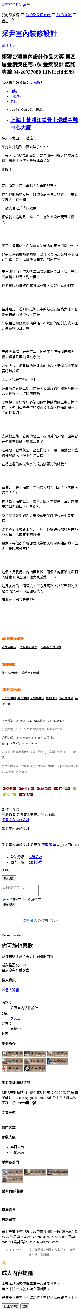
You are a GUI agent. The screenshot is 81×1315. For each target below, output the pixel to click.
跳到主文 (9, 46)
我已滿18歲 (10, 1306)
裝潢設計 (35, 857)
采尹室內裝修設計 (29, 34)
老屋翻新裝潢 (28, 647)
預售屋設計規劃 (51, 647)
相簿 (13, 91)
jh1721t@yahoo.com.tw (22, 743)
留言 (56, 845)
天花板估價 (9, 698)
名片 (13, 102)
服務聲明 (46, 1254)
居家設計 (37, 82)
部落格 (15, 96)
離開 (25, 1306)
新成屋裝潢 (9, 647)
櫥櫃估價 (51, 698)
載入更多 (9, 878)
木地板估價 (37, 698)
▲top (6, 870)
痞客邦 (46, 845)
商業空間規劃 (30, 672)
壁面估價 (23, 698)
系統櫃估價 (66, 698)
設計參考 (35, 862)
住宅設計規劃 (10, 672)
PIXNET (20, 1249)
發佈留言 (9, 904)
